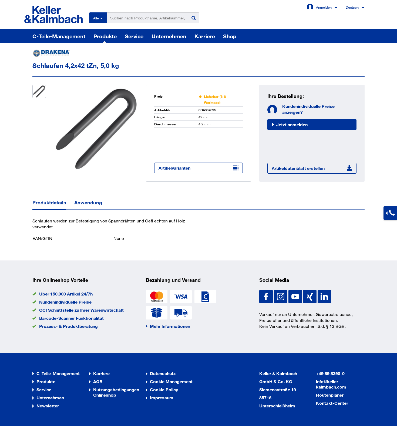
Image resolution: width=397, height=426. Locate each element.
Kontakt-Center (332, 403)
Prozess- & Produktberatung (68, 326)
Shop (229, 36)
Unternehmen (169, 36)
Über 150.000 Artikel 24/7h (66, 293)
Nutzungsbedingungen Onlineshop (116, 392)
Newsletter (47, 405)
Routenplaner (330, 394)
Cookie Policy (164, 389)
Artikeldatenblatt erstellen (298, 168)
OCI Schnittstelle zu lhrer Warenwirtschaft (81, 309)
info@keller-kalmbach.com (331, 384)
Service (134, 36)
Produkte (105, 36)
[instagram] (281, 295)
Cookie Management (171, 381)
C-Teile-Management (58, 36)
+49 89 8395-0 (330, 373)
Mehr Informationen (170, 326)
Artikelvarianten (174, 167)
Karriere (204, 36)
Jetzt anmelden (292, 124)
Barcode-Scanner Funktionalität (71, 318)
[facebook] (266, 295)
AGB (97, 381)
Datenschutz (163, 373)
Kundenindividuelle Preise (65, 301)
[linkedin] (324, 295)
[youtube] (295, 295)
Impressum (161, 397)
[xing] (310, 295)
